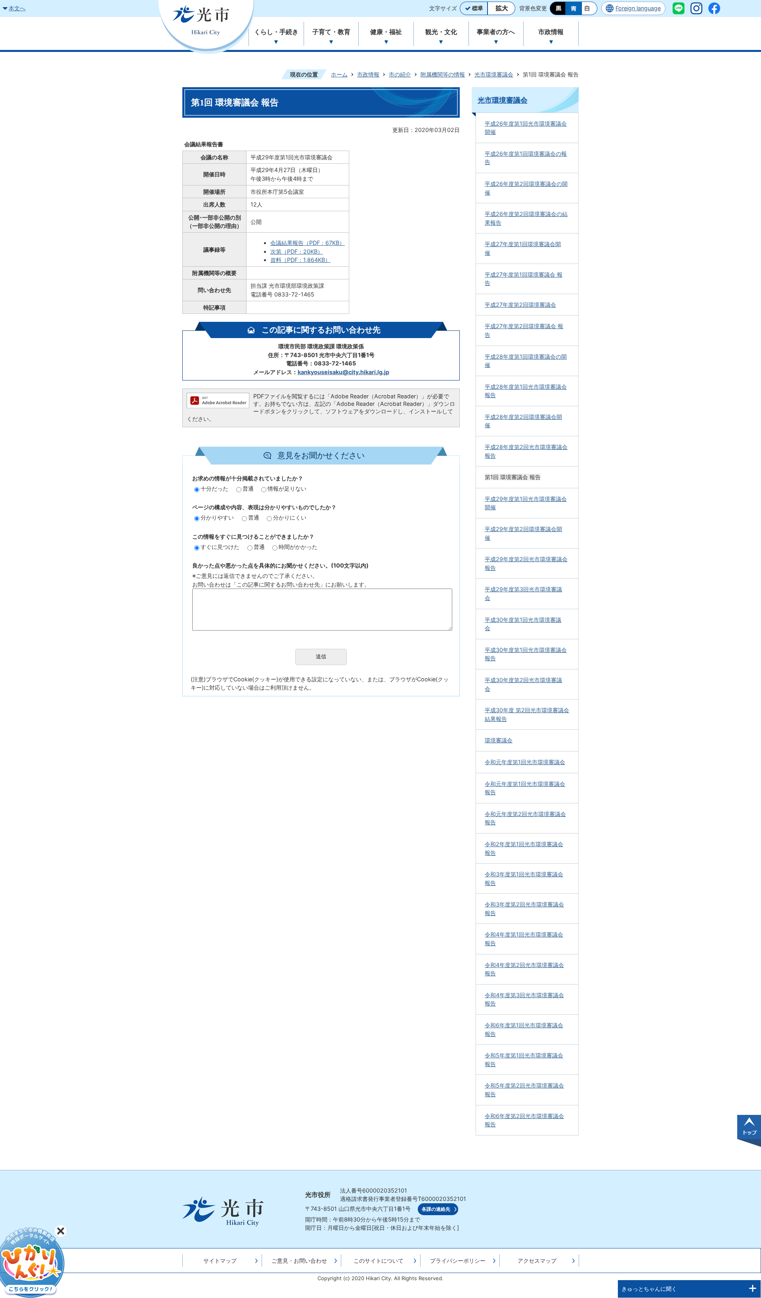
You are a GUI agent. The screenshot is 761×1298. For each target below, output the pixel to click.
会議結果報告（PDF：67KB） (307, 242)
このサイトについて (378, 1260)
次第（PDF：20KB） (296, 251)
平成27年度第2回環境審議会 (520, 304)
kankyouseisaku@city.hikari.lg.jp (343, 372)
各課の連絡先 (436, 1209)
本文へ (17, 8)
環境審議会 (498, 740)
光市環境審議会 (493, 74)
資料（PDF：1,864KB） (300, 259)
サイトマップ (220, 1260)
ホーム (339, 74)
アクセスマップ (537, 1260)
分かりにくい (289, 517)
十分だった (214, 488)
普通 (248, 488)
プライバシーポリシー (458, 1260)
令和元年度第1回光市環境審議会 (525, 762)
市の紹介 (400, 74)
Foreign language (638, 8)
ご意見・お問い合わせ (299, 1260)
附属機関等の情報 (443, 74)
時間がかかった (298, 546)
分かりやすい (217, 517)
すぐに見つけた (220, 546)
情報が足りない (287, 488)
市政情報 (368, 74)
